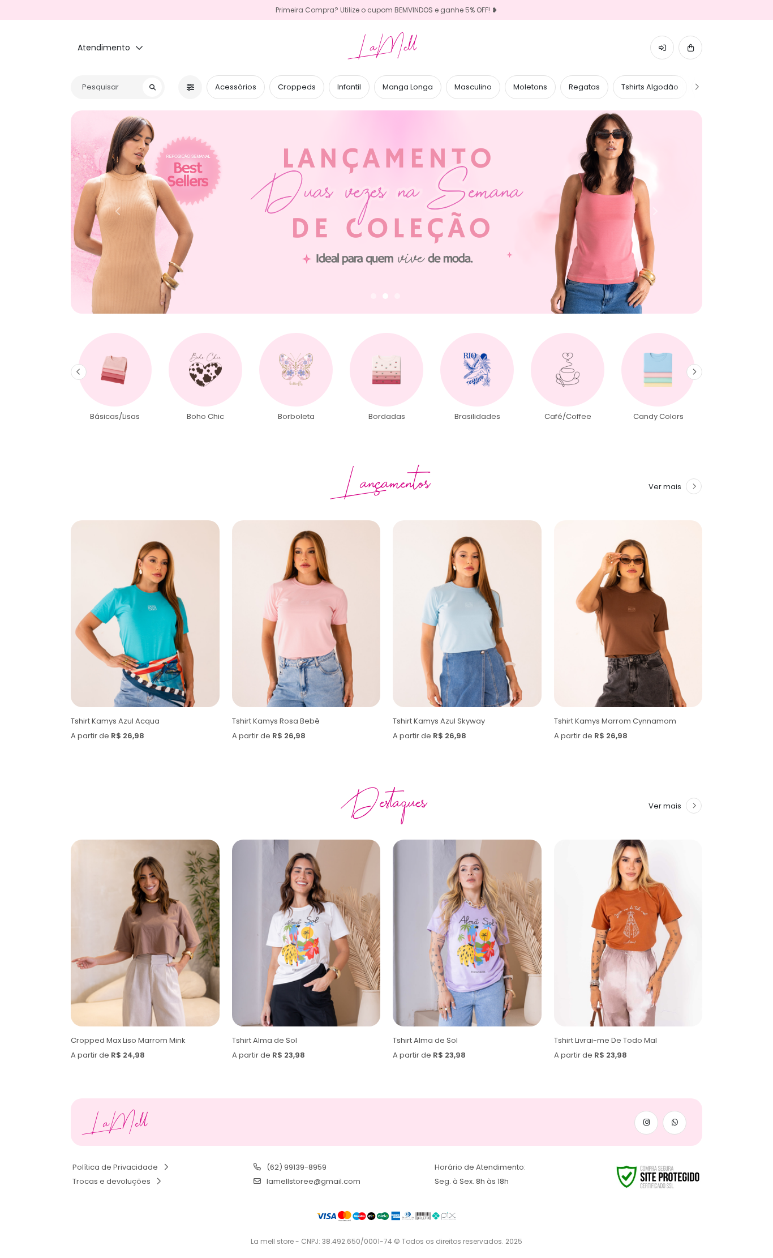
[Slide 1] (373, 296)
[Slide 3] (397, 296)
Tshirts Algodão (649, 87)
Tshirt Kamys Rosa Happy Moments (618, 721)
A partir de (107, 735)
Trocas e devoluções (111, 1181)
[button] (662, 47)
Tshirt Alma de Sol (103, 1040)
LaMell (386, 47)
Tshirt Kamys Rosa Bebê (114, 721)
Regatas (584, 87)
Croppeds (297, 87)
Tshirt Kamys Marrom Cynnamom (454, 721)
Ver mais (665, 486)
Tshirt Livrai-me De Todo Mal (444, 1040)
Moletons (530, 87)
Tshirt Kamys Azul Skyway (278, 721)
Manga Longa (408, 87)
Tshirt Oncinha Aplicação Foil (606, 1040)
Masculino (473, 87)
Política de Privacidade (115, 1167)
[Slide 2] (385, 296)
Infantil (349, 87)
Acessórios (235, 87)
